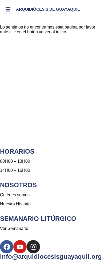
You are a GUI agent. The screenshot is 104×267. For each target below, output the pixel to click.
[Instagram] (33, 246)
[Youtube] (20, 246)
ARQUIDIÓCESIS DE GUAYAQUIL (48, 9)
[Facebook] (6, 246)
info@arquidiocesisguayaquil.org (51, 256)
